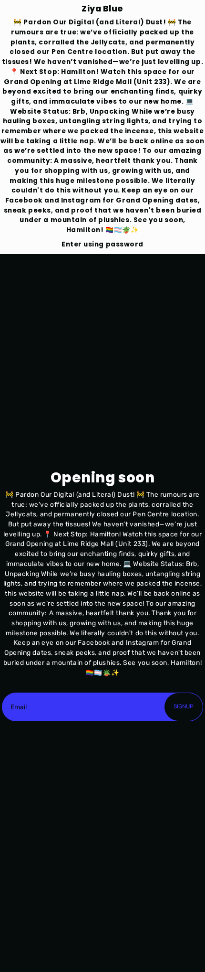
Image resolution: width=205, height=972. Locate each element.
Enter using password (103, 244)
